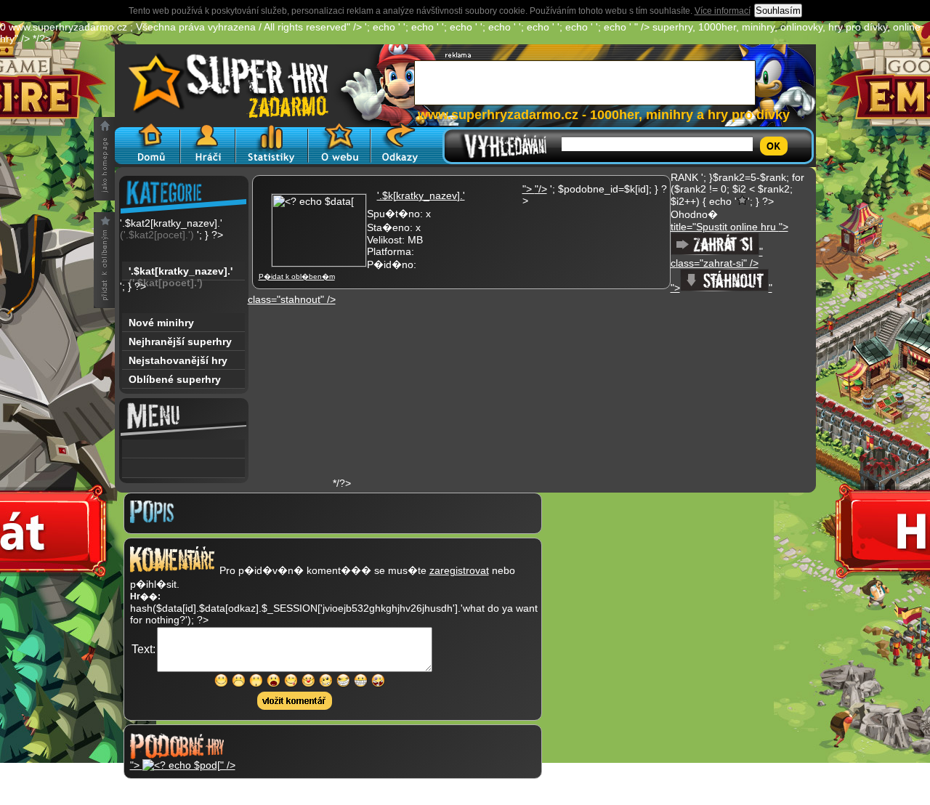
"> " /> (182, 765)
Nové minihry (161, 322)
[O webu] (339, 143)
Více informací (723, 11)
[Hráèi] (207, 143)
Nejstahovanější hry (178, 360)
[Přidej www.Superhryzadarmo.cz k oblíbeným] (104, 260)
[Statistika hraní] (271, 143)
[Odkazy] (400, 143)
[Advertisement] (444, 396)
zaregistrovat (459, 570)
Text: (143, 649)
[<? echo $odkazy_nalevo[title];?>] (183, 468)
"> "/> (534, 189)
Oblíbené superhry (175, 379)
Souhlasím (778, 10)
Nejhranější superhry (180, 341)
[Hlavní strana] (147, 143)
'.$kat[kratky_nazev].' (180, 272)
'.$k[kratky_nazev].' (421, 195)
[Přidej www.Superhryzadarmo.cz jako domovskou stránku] (104, 159)
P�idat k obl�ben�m (297, 276)
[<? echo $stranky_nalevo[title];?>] (183, 449)
